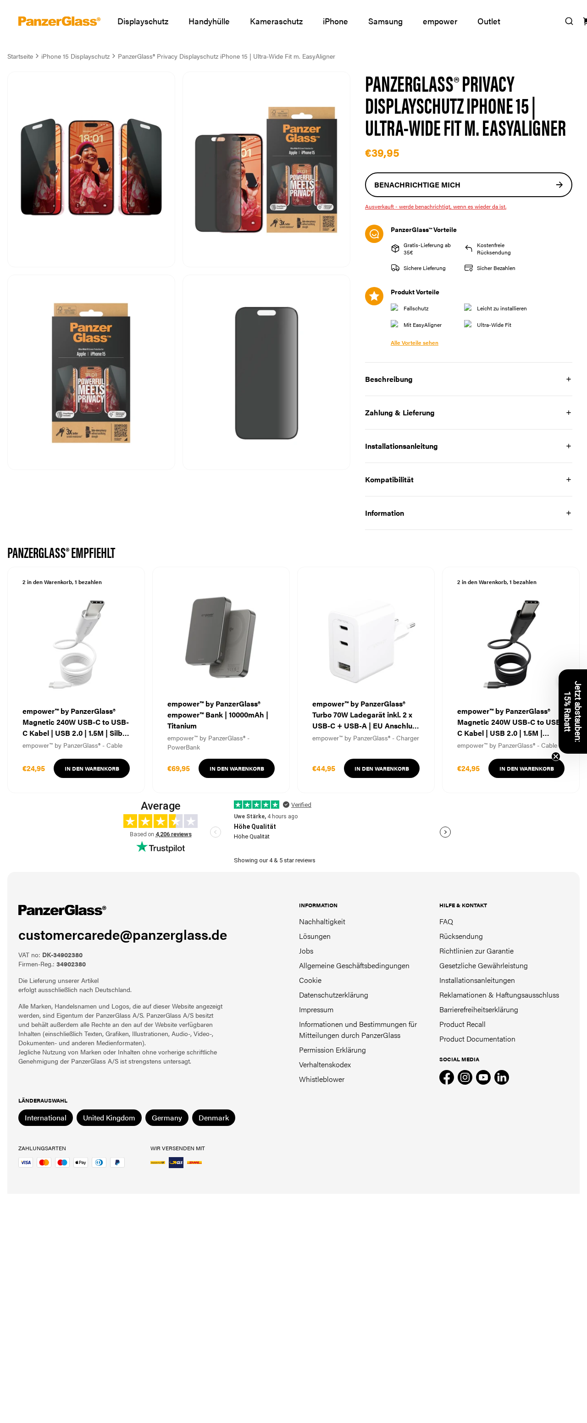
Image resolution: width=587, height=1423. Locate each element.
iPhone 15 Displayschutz (75, 56)
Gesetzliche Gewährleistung (483, 965)
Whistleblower (321, 1079)
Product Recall (462, 1024)
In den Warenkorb (92, 768)
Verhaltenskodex (325, 1064)
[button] (573, 711)
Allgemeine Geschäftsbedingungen (354, 965)
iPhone (335, 21)
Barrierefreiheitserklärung (478, 1009)
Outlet (488, 21)
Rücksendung (461, 936)
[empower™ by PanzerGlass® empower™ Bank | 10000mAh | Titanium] (221, 680)
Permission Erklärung (332, 1049)
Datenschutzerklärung (333, 994)
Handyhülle (209, 21)
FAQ (446, 921)
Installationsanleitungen (477, 980)
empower (440, 21)
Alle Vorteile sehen (414, 342)
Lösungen (315, 936)
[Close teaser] (555, 756)
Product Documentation (477, 1038)
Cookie (310, 980)
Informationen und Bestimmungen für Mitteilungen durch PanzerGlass (358, 1029)
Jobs (306, 950)
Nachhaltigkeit (322, 921)
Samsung (385, 21)
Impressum (316, 1009)
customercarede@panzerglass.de (122, 934)
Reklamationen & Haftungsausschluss (499, 994)
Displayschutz (142, 21)
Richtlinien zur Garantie (476, 950)
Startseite (20, 56)
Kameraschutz (276, 21)
